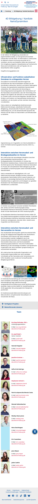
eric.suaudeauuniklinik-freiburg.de (18, 443)
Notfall (1, 2)
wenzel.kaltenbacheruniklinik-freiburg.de (19, 408)
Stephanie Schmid (17, 381)
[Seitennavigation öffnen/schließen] (36, 11)
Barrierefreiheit (7, 499)
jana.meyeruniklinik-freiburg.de (18, 454)
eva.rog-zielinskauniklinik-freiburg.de (18, 328)
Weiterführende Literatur (13, 307)
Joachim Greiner (16, 357)
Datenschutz (26, 490)
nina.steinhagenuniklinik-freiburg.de (18, 431)
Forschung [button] (8, 11)
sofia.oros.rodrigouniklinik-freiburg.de (19, 373)
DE (8, 2)
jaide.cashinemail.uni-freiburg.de (18, 466)
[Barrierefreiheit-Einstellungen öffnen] (35, 431)
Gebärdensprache (19, 499)
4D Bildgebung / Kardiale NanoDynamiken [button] (25, 11)
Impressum (17, 490)
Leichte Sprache (31, 499)
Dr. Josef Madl (16, 334)
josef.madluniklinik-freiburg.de (18, 339)
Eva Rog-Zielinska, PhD (19, 322)
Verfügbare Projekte (11, 304)
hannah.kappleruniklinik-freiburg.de (18, 349)
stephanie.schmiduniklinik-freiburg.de (19, 384)
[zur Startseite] (30, 6)
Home (9, 490)
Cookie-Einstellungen (12, 492)
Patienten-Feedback (25, 492)
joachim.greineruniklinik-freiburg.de (18, 361)
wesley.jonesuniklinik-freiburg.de (18, 419)
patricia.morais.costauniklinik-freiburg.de (20, 396)
